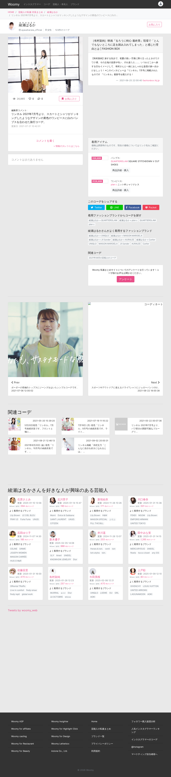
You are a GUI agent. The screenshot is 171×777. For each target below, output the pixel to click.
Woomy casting (19, 736)
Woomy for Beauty (20, 751)
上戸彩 (142, 570)
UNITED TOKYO (137, 523)
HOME (11, 12)
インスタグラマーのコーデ (144, 739)
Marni (53, 515)
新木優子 (54, 539)
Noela (133, 552)
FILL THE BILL (97, 523)
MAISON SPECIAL (98, 519)
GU (110, 593)
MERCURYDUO (137, 548)
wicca (68, 597)
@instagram (137, 747)
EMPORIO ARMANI (139, 519)
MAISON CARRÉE (18, 556)
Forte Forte (25, 519)
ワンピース (116, 181)
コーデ (47, 4)
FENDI (133, 515)
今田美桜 (95, 577)
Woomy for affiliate (21, 729)
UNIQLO (93, 243)
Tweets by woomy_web (22, 610)
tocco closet (144, 552)
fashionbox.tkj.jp (151, 80)
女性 (49, 30)
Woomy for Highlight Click (64, 729)
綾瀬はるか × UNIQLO (99, 235)
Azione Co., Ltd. (59, 751)
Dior (75, 559)
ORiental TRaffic (18, 586)
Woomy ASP (17, 721)
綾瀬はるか (52, 12)
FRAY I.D (14, 519)
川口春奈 (143, 499)
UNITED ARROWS (138, 590)
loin (113, 548)
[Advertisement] (125, 111)
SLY (52, 555)
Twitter (98, 207)
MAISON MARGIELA (108, 243)
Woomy (14, 4)
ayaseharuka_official (31, 30)
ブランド (75, 4)
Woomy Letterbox (60, 743)
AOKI (92, 597)
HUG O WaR (15, 560)
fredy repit (15, 594)
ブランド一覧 (97, 736)
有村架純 (54, 577)
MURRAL (54, 593)
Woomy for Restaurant (22, 743)
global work (27, 594)
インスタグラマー (32, 4)
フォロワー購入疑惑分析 (143, 721)
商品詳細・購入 (120, 170)
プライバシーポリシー (102, 743)
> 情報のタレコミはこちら (66, 146)
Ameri (59, 555)
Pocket (152, 207)
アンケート (125, 279)
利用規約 (95, 751)
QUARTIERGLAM (119, 161)
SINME (22, 548)
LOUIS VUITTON (150, 586)
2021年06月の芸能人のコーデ (102, 257)
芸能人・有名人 (60, 4)
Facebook (134, 207)
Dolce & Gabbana (66, 515)
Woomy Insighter (59, 721)
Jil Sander (124, 243)
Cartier (146, 243)
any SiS (155, 552)
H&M (104, 515)
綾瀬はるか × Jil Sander (100, 239)
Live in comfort (17, 590)
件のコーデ (27, 506)
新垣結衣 (103, 499)
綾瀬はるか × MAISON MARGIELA (126, 235)
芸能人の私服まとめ (101, 729)
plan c (114, 184)
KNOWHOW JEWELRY (60, 559)
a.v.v (63, 593)
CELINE (13, 548)
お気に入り (154, 24)
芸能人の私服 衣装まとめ (30, 12)
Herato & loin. (96, 548)
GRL (117, 593)
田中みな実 (144, 532)
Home (94, 721)
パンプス (115, 158)
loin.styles (95, 552)
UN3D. (36, 519)
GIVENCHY (135, 586)
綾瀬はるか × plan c (128, 220)
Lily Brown (15, 515)
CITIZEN (54, 523)
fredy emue (31, 590)
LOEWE (103, 593)
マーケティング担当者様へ (144, 754)
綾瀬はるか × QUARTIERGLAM (103, 220)
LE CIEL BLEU (28, 515)
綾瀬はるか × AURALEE (123, 239)
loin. (104, 552)
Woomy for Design (60, 736)
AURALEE (136, 243)
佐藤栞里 (22, 570)
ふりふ (112, 519)
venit (107, 548)
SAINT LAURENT (58, 519)
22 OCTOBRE (56, 597)
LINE (116, 207)
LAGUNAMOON (137, 594)
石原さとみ (24, 499)
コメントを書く (45, 140)
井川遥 (102, 532)
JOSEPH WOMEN (18, 552)
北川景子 (62, 499)
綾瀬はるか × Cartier (145, 239)
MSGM (141, 515)
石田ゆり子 (24, 532)
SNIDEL (67, 555)
